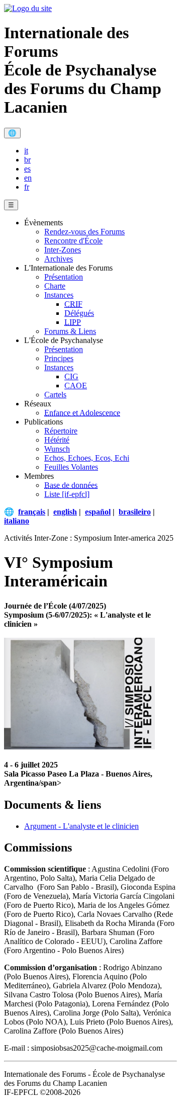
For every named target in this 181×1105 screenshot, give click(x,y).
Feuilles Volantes (71, 467)
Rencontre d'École (73, 240)
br (27, 159)
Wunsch (57, 449)
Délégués (79, 313)
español (98, 511)
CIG (71, 376)
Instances (58, 295)
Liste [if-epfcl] (66, 494)
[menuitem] (100, 150)
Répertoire (60, 431)
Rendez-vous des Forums (84, 231)
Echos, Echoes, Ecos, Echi (86, 458)
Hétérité (56, 440)
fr (26, 187)
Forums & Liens (70, 331)
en (28, 178)
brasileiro (135, 511)
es (27, 168)
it (26, 150)
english (65, 511)
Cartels (55, 394)
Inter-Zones (62, 249)
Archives (58, 258)
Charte (54, 286)
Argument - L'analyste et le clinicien (81, 826)
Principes (58, 358)
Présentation (63, 277)
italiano (16, 521)
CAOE (75, 385)
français (31, 511)
